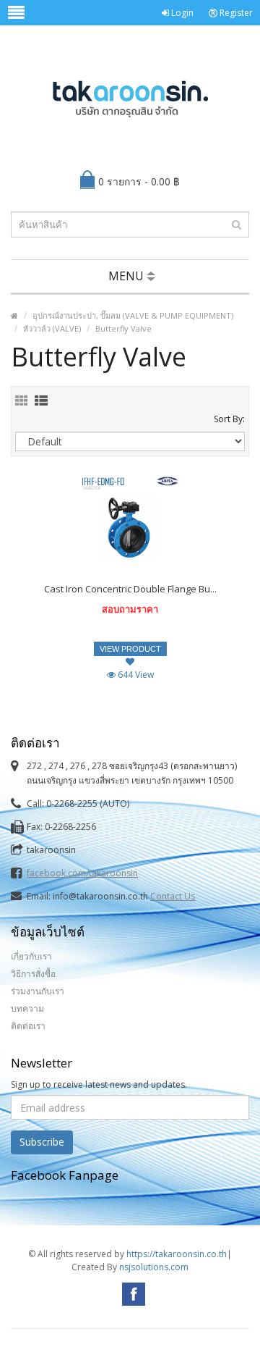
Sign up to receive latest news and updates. (99, 1084)
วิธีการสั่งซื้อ (33, 974)
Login (181, 13)
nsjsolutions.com (153, 1267)
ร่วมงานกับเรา (37, 991)
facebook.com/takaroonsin (82, 873)
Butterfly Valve (123, 328)
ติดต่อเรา (28, 1026)
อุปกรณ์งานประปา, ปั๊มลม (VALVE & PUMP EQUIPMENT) (132, 315)
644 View (135, 674)
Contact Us (172, 896)
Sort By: (229, 419)
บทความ (27, 1008)
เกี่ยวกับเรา (31, 956)
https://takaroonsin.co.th (176, 1254)
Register (235, 13)
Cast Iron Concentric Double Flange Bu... (130, 588)
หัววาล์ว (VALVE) (52, 328)
